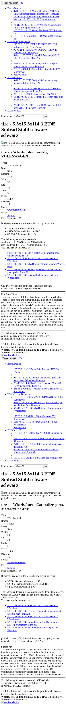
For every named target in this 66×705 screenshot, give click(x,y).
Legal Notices (14, 110)
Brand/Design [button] (14, 8)
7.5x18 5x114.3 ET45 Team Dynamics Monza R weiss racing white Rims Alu (37, 384)
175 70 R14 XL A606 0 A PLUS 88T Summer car (38, 433)
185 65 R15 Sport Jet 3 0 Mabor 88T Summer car (38, 458)
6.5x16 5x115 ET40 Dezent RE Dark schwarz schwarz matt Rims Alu (36, 451)
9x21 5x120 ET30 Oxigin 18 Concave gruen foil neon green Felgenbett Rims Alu (37, 379)
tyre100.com (20, 74)
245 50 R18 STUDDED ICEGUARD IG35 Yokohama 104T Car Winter (35, 45)
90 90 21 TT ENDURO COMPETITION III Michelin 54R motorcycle (35, 51)
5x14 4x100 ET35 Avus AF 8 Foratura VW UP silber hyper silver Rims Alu (37, 56)
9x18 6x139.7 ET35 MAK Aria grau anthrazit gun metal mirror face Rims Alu (38, 404)
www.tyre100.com (16, 210)
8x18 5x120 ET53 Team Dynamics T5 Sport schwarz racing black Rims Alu (35, 65)
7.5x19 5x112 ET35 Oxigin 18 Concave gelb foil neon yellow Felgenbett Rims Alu (37, 106)
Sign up (11, 215)
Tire (21, 2)
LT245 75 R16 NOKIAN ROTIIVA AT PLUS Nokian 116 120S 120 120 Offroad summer (36, 18)
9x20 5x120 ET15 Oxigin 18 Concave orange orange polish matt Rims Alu (36, 81)
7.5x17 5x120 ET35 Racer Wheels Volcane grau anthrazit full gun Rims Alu (37, 26)
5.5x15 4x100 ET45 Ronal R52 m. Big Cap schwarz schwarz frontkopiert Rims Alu (33, 623)
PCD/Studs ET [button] (14, 77)
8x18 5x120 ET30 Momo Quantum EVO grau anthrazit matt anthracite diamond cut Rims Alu (36, 12)
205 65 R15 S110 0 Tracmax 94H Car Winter (36, 94)
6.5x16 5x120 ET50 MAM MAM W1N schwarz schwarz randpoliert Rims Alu (37, 90)
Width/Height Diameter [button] (18, 41)
